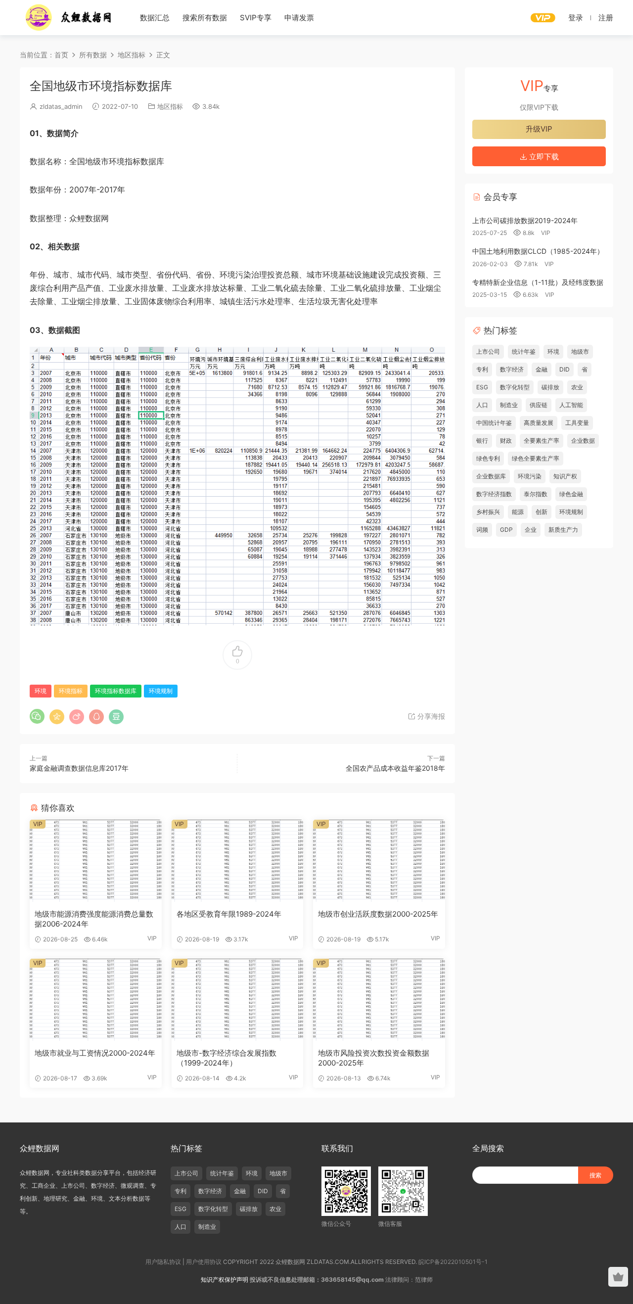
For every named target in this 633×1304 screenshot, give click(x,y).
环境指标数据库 (115, 691)
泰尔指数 (535, 494)
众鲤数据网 (69, 17)
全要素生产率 (541, 440)
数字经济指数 (494, 494)
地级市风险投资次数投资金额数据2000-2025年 (373, 1058)
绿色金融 (571, 494)
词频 (482, 529)
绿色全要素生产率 (535, 458)
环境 (40, 691)
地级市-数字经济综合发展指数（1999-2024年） (226, 1058)
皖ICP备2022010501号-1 (453, 1261)
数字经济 (512, 369)
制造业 (509, 405)
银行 (482, 440)
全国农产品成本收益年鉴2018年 (395, 768)
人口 (482, 405)
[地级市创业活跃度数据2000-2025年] (379, 861)
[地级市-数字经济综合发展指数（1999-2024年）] (238, 1000)
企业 (531, 529)
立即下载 (543, 156)
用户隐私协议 (163, 1261)
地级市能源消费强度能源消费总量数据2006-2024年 (94, 919)
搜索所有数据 (204, 17)
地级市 (580, 351)
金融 (541, 369)
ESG (482, 387)
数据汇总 (155, 17)
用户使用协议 (204, 1261)
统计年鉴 (524, 351)
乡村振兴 (488, 511)
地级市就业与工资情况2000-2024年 (95, 1053)
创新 (541, 511)
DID (564, 369)
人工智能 (571, 405)
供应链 (538, 405)
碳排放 (550, 387)
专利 (482, 369)
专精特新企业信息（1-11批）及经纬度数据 (537, 282)
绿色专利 (488, 458)
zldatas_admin (61, 106)
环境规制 (161, 691)
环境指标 (71, 691)
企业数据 (583, 440)
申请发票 (299, 17)
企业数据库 (491, 476)
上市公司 (488, 351)
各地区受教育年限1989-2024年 (229, 914)
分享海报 (430, 716)
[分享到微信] (37, 716)
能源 (518, 511)
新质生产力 (563, 529)
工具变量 (577, 422)
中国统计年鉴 (494, 422)
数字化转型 (515, 387)
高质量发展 (538, 422)
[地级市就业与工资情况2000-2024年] (96, 1000)
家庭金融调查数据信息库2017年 (79, 768)
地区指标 (170, 106)
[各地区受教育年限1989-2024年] (238, 861)
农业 (577, 387)
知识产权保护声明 (224, 1279)
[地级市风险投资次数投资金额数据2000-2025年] (379, 1000)
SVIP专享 (255, 17)
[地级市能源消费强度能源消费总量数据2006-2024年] (96, 861)
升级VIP (539, 129)
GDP (506, 529)
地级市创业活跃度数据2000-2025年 (378, 914)
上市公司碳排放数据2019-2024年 (525, 220)
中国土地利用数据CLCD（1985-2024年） (538, 251)
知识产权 (565, 476)
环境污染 (530, 476)
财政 (506, 440)
